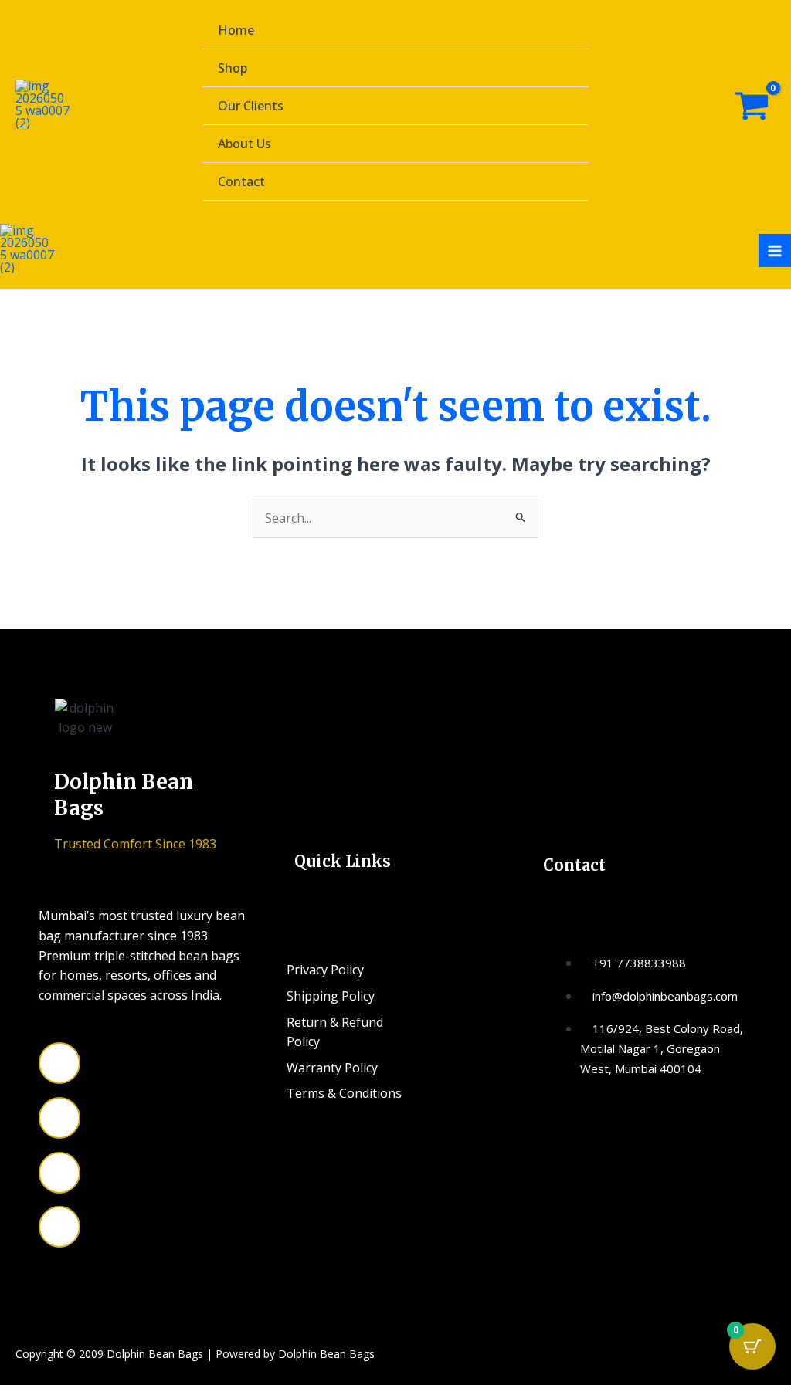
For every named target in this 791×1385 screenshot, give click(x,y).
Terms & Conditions (344, 1093)
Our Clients (250, 105)
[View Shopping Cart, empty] (752, 106)
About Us (244, 143)
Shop (232, 67)
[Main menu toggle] (775, 250)
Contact (241, 181)
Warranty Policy (332, 1067)
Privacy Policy (325, 969)
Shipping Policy (331, 995)
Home (236, 30)
